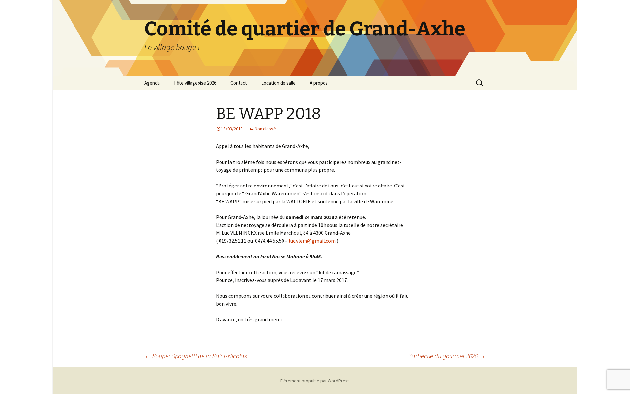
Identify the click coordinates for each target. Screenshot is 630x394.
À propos (319, 83)
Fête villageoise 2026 (195, 83)
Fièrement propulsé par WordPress (315, 380)
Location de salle (278, 83)
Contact (238, 83)
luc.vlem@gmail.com (313, 240)
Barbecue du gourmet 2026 (447, 356)
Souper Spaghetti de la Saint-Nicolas (195, 356)
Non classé (265, 129)
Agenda (152, 83)
